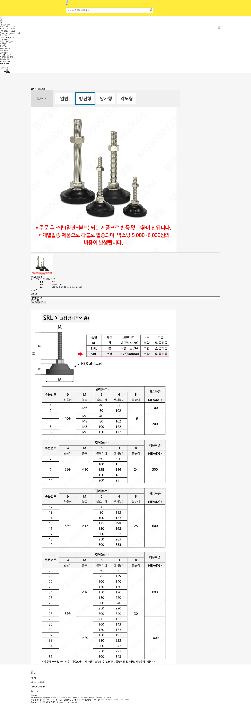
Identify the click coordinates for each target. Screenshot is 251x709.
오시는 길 (34, 691)
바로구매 (42, 302)
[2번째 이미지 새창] (42, 265)
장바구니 (3, 46)
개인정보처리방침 (37, 682)
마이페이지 (4, 44)
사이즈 (34, 290)
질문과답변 (4, 51)
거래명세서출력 (5, 55)
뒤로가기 (43, 98)
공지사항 (34, 695)
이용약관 (34, 678)
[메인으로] (32, 89)
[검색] (151, 9)
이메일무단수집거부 (38, 687)
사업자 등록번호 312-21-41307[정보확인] (46, 700)
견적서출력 (4, 53)
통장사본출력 (5, 59)
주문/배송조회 (5, 48)
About (33, 674)
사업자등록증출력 (6, 57)
